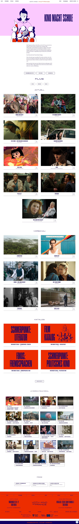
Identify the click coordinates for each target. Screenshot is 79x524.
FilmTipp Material (69, 451)
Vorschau (39, 84)
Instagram (50, 511)
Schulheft (52, 436)
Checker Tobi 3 (28, 421)
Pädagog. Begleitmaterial (28, 436)
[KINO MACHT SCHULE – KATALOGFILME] (58, 333)
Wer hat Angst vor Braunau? (56, 463)
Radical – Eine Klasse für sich (64, 449)
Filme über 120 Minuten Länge (54, 483)
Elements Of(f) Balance (46, 421)
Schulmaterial (9, 422)
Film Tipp (31, 422)
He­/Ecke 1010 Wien (65, 503)
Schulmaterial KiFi (44, 407)
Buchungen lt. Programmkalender (21, 483)
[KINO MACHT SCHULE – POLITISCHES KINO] (58, 359)
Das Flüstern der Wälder (64, 406)
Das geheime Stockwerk (46, 406)
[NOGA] (58, 156)
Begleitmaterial (52, 465)
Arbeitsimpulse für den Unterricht (29, 407)
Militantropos (28, 406)
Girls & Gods (62, 421)
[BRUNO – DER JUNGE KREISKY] (21, 271)
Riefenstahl (62, 434)
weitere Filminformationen (21, 115)
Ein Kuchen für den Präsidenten (13, 421)
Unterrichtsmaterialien (19, 465)
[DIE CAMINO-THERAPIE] (58, 103)
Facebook (51, 511)
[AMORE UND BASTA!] (21, 103)
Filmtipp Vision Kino (45, 437)
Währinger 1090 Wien (14, 503)
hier (42, 54)
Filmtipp (36, 451)
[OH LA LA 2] (21, 182)
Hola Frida (10, 406)
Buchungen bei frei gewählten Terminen (39, 483)
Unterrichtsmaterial (62, 451)
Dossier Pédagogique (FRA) (45, 436)
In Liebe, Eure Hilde (11, 449)
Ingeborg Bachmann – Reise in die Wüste (40, 463)
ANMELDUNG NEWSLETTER (39, 381)
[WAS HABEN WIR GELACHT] (39, 208)
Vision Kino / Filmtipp (10, 409)
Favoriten (27, 449)
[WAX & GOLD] (58, 297)
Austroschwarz (28, 434)
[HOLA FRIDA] (21, 156)
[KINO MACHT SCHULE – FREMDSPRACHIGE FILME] (21, 359)
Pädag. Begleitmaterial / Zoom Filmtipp (12, 407)
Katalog (46, 84)
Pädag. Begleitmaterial (45, 422)
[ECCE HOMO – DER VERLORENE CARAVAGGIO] (21, 130)
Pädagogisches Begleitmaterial (63, 422)
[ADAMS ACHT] (58, 245)
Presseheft (16, 409)
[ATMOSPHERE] (21, 245)
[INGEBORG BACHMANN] (58, 130)
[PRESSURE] (58, 182)
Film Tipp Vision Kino (62, 407)
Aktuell (33, 84)
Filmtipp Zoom (44, 451)
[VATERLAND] (21, 297)
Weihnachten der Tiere (46, 449)
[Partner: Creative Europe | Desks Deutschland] (50, 515)
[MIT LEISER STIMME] (58, 271)
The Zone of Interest (20, 463)
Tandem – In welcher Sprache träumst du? (49, 434)
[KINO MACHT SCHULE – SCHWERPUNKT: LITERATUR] (21, 333)
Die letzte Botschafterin (12, 434)
